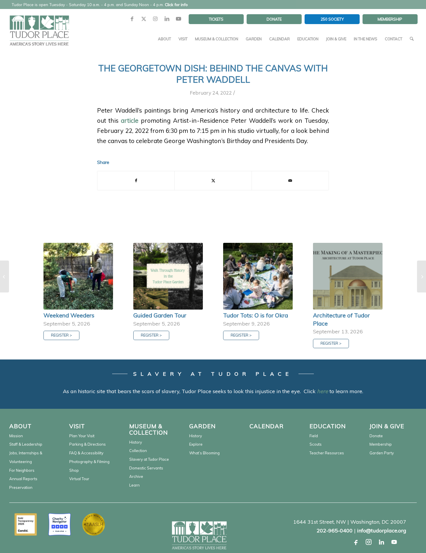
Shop (74, 470)
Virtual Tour (79, 478)
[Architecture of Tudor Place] (348, 276)
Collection (138, 450)
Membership (380, 444)
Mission (16, 435)
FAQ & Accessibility (86, 453)
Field (314, 435)
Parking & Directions (87, 444)
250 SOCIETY (332, 19)
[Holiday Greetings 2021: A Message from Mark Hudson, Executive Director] (4, 276)
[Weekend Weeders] (78, 276)
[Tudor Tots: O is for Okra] (258, 276)
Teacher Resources (327, 453)
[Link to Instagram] (155, 19)
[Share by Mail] (290, 180)
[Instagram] (368, 542)
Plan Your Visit (81, 435)
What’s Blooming (204, 453)
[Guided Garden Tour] (168, 276)
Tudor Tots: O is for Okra (255, 315)
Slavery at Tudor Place (149, 459)
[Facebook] (355, 542)
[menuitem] (216, 19)
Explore (196, 444)
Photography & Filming (89, 461)
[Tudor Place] (39, 27)
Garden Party (381, 453)
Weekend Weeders (68, 315)
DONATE (274, 19)
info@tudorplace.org (381, 530)
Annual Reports (23, 478)
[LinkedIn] (381, 542)
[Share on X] (213, 180)
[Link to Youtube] (178, 19)
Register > (61, 335)
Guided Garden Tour (159, 315)
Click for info (176, 4)
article (130, 120)
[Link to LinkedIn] (167, 19)
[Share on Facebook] (135, 180)
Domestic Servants (146, 468)
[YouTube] (394, 542)
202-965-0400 (335, 530)
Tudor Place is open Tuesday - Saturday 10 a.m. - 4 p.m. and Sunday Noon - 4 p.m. (100, 4)
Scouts (316, 444)
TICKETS (216, 19)
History (135, 442)
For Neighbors (21, 470)
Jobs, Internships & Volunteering (25, 457)
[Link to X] (143, 19)
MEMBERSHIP (390, 19)
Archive (136, 476)
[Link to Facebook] (132, 19)
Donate (376, 435)
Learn (134, 485)
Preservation (20, 487)
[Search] (411, 39)
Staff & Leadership (25, 444)
